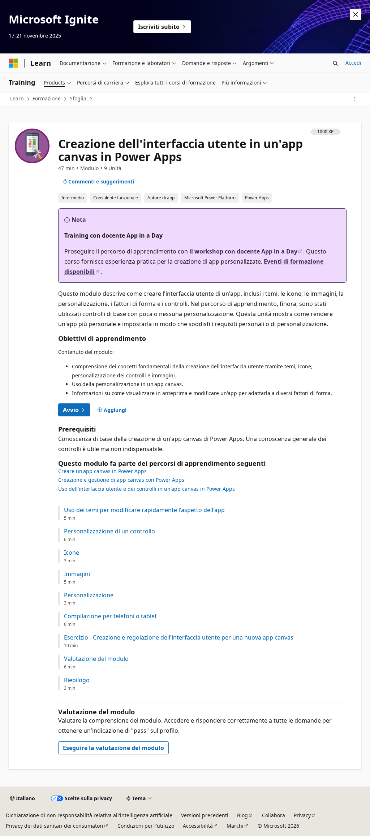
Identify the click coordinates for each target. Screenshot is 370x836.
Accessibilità (198, 825)
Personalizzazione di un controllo (109, 531)
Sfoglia (78, 98)
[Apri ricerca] (335, 63)
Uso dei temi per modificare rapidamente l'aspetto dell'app (144, 510)
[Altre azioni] (355, 99)
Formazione (47, 98)
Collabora (273, 815)
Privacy (302, 815)
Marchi (235, 825)
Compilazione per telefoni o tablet (110, 616)
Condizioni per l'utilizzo (145, 825)
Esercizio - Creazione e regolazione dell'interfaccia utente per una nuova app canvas (178, 637)
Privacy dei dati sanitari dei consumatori (54, 825)
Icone (71, 552)
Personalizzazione (88, 595)
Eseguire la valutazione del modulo (113, 748)
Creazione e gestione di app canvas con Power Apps (121, 479)
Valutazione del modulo (96, 659)
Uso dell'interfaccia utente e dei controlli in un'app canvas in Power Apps (146, 488)
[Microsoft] (13, 63)
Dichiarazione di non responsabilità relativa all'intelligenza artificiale (89, 815)
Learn (17, 98)
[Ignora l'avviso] (355, 14)
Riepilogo (77, 680)
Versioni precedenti (204, 815)
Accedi (353, 62)
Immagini (77, 574)
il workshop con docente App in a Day (243, 251)
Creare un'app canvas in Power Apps (102, 471)
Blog (242, 815)
